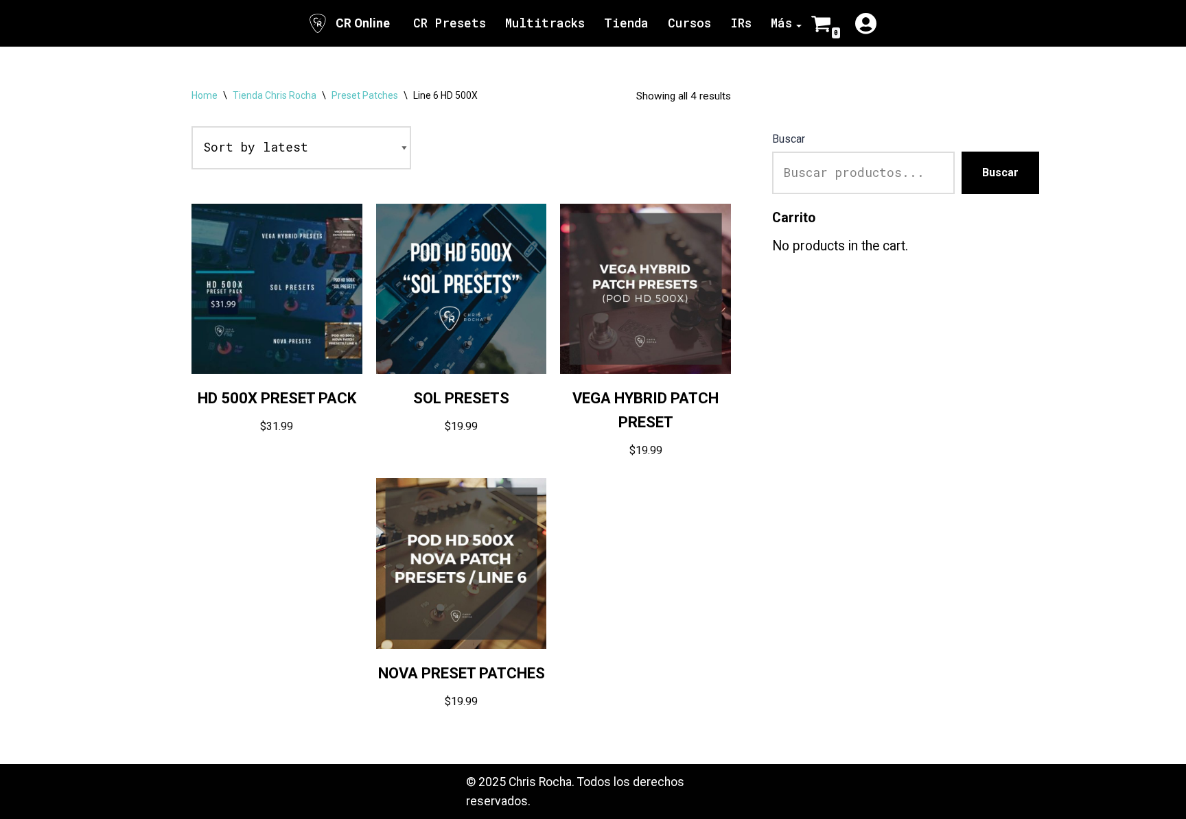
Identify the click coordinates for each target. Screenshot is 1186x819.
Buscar (788, 138)
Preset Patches (365, 95)
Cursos (689, 23)
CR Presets (449, 23)
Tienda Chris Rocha (274, 95)
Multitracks (545, 23)
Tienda (626, 23)
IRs (741, 23)
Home (204, 95)
